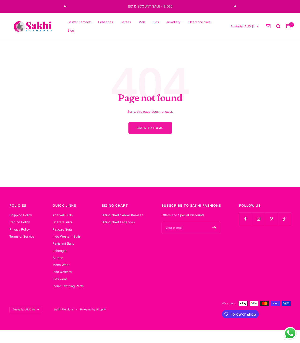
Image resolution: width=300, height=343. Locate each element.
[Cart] (288, 26)
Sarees (125, 22)
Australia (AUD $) (242, 26)
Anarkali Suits (62, 215)
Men (142, 22)
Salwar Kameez (79, 22)
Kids (156, 22)
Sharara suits (62, 222)
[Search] (278, 26)
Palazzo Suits (62, 229)
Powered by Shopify (93, 309)
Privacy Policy (19, 229)
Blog (71, 30)
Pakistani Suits (63, 243)
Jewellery (173, 22)
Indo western (62, 272)
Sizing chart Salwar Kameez (122, 215)
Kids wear (59, 279)
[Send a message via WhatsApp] (290, 333)
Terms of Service (21, 236)
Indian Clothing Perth (68, 286)
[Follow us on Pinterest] (271, 218)
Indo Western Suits (66, 236)
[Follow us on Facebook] (245, 218)
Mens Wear (61, 265)
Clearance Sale (199, 22)
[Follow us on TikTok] (284, 218)
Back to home (150, 128)
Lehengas (105, 22)
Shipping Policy (20, 215)
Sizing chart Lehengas (118, 222)
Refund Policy (19, 222)
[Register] (214, 227)
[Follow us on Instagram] (258, 218)
